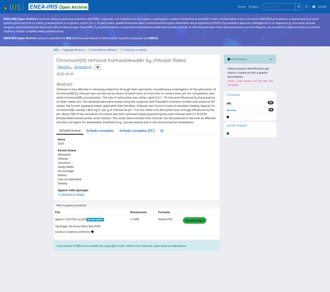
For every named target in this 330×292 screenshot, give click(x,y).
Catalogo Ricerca (73, 50)
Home (242, 7)
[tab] (162, 130)
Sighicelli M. (83, 67)
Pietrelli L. (64, 67)
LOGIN (322, 7)
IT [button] (306, 7)
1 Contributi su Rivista (102, 50)
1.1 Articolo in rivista (133, 50)
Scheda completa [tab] (100, 130)
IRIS (56, 50)
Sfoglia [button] (253, 7)
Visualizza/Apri (194, 220)
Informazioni (238, 59)
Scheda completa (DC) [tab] (137, 130)
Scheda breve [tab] (70, 130)
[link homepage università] (58, 7)
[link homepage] (12, 7)
